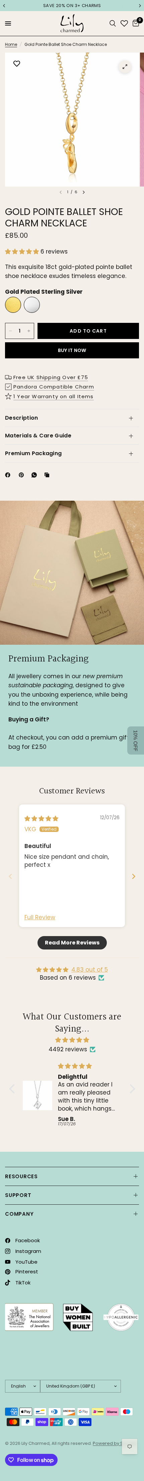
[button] (23, 252)
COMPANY (19, 1213)
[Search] (112, 23)
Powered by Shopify (114, 1443)
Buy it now (72, 350)
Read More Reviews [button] (72, 942)
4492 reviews (68, 1049)
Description (21, 418)
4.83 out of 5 (89, 970)
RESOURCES (21, 1176)
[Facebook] (9, 475)
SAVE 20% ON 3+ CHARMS (72, 5)
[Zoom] (125, 66)
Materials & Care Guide (38, 435)
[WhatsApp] (35, 475)
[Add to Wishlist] (17, 64)
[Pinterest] (23, 475)
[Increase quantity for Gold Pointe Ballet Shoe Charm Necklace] (29, 331)
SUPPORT (18, 1195)
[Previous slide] (10, 876)
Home (11, 44)
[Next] (83, 192)
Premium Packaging (33, 453)
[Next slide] (133, 876)
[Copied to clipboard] (48, 475)
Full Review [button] (39, 917)
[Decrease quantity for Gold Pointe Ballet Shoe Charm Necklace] (10, 331)
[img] (41, 819)
